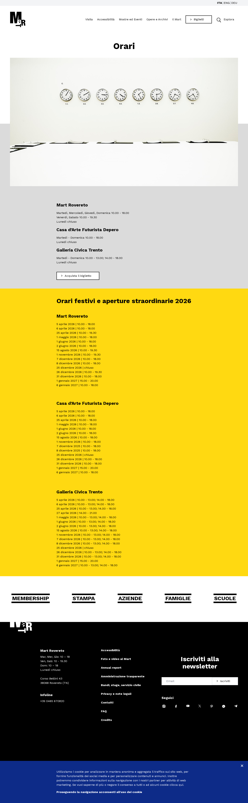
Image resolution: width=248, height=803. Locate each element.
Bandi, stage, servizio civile (121, 685)
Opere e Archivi (157, 19)
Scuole (225, 598)
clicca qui (176, 784)
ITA (219, 3)
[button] (218, 19)
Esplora (229, 19)
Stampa (84, 598)
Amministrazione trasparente (123, 676)
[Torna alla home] (18, 19)
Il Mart (176, 19)
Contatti (107, 702)
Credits (106, 720)
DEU (234, 3)
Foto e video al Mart (116, 659)
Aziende (130, 598)
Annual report (111, 667)
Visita (89, 19)
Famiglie (178, 598)
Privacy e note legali (116, 693)
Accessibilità (106, 19)
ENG (227, 3)
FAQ (104, 711)
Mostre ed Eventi (130, 19)
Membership (30, 598)
